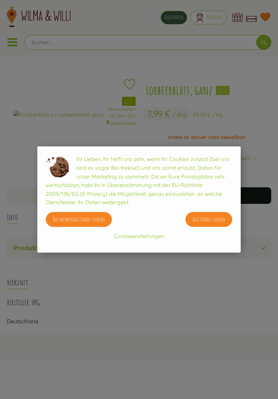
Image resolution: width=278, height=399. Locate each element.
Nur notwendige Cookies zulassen (79, 219)
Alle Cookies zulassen (209, 219)
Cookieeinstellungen (139, 236)
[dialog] (139, 199)
